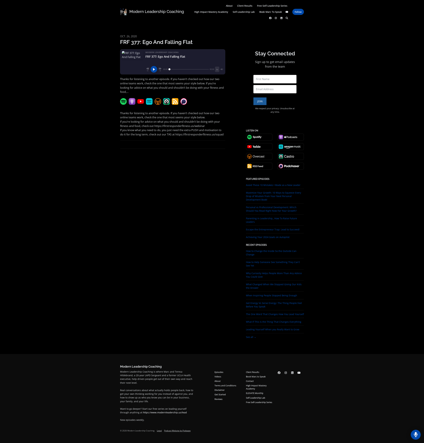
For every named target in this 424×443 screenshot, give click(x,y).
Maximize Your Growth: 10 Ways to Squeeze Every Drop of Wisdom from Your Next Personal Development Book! (273, 196)
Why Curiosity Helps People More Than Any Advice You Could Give (274, 275)
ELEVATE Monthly (254, 393)
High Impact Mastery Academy (211, 11)
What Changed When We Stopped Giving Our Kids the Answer (274, 286)
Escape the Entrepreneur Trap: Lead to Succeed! (273, 229)
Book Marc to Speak (270, 11)
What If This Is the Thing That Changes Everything (273, 321)
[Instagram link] (276, 18)
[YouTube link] (287, 12)
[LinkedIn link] (281, 18)
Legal (159, 430)
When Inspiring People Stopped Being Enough (271, 295)
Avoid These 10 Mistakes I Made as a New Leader (273, 185)
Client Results (244, 5)
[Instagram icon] (285, 373)
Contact (250, 381)
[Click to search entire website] (287, 18)
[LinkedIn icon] (292, 373)
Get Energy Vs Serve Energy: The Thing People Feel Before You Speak (274, 304)
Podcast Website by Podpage (177, 430)
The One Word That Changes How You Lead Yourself (275, 314)
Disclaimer (219, 389)
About (229, 5)
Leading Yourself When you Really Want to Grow (272, 329)
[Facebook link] (270, 18)
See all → (251, 337)
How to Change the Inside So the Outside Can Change (271, 252)
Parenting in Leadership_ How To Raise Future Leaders (271, 220)
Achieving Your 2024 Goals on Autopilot (268, 237)
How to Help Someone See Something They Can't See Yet (273, 264)
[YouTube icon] (299, 373)
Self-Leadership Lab (244, 11)
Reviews (218, 399)
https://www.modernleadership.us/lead (165, 412)
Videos (217, 376)
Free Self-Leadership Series (272, 5)
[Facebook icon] (279, 373)
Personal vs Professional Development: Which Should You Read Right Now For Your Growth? (271, 209)
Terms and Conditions (225, 385)
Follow (298, 11)
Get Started (220, 394)
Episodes (218, 372)
